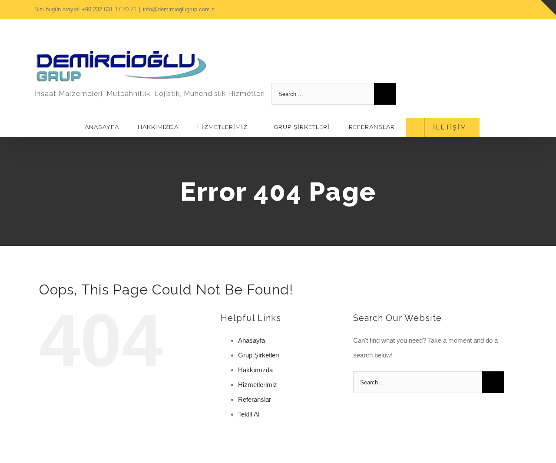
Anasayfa (251, 340)
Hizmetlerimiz (257, 384)
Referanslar (254, 399)
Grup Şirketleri (258, 355)
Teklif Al (248, 414)
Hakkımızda (255, 370)
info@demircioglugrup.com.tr (179, 9)
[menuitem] (102, 127)
